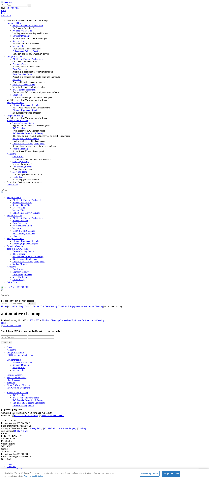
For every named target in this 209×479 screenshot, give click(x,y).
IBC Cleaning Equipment (24, 90)
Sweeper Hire (19, 41)
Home (4, 306)
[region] (104, 474)
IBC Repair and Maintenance (26, 138)
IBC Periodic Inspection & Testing (28, 133)
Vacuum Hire (18, 46)
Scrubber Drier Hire (21, 36)
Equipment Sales (14, 56)
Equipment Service (15, 102)
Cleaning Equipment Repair (25, 110)
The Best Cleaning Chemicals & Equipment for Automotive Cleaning (72, 306)
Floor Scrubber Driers (22, 74)
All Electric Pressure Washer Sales (28, 59)
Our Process (18, 156)
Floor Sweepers (20, 69)
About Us (11, 154)
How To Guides (31, 306)
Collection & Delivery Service (26, 51)
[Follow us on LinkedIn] (51, 415)
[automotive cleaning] (11, 325)
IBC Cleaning (19, 128)
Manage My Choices (149, 474)
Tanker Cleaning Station (23, 123)
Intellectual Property (68, 428)
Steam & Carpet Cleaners (24, 84)
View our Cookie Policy (33, 476)
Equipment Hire (14, 23)
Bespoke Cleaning (15, 115)
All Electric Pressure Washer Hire (28, 25)
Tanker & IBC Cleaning (17, 120)
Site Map (82, 428)
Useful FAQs (18, 177)
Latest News (12, 184)
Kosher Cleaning (20, 149)
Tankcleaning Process (22, 166)
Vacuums (17, 79)
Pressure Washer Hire (22, 31)
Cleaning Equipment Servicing (26, 105)
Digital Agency (21, 431)
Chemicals (17, 95)
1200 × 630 (34, 320)
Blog (20, 306)
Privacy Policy (36, 428)
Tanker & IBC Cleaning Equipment (29, 143)
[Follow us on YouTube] (25, 415)
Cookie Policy (50, 428)
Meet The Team (20, 172)
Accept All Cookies (171, 474)
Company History (21, 161)
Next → (4, 323)
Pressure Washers (20, 64)
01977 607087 (12, 8)
